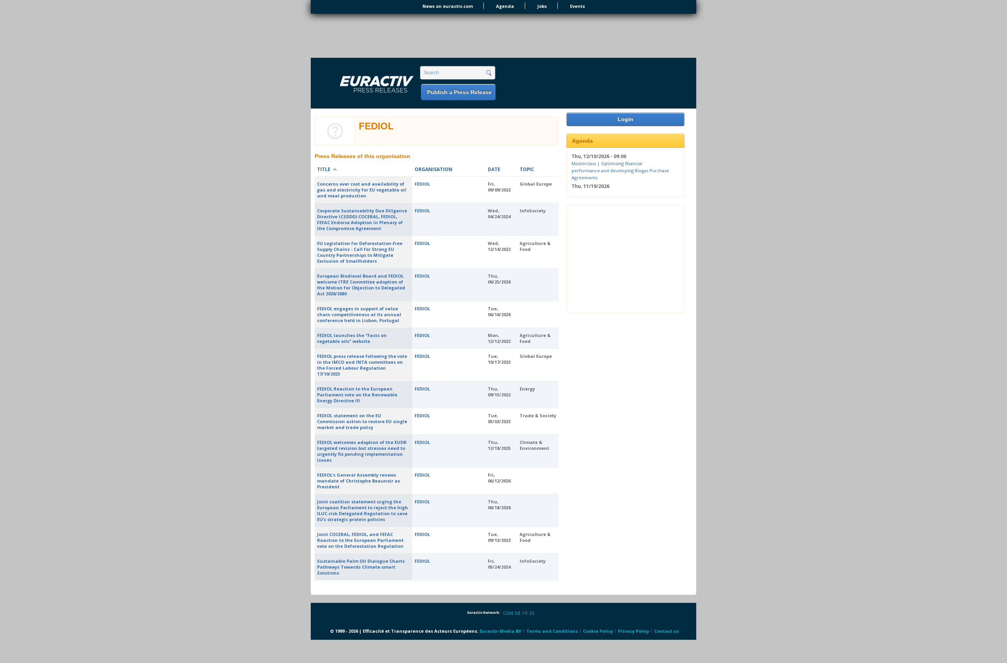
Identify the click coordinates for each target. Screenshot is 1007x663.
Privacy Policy (633, 631)
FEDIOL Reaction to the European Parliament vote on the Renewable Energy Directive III (357, 394)
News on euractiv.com (447, 6)
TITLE (323, 169)
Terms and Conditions (552, 631)
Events (577, 6)
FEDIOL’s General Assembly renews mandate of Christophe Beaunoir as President (358, 481)
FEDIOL (422, 184)
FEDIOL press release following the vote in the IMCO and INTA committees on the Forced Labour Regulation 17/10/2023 (362, 365)
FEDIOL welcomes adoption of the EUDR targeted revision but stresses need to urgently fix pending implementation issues (362, 451)
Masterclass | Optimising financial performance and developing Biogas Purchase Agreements (620, 170)
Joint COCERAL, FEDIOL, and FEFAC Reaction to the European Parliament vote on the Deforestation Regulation (360, 540)
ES (531, 613)
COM (508, 613)
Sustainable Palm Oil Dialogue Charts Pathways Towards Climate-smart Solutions (361, 567)
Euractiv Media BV (500, 631)
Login (625, 119)
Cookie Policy (598, 631)
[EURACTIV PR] (367, 84)
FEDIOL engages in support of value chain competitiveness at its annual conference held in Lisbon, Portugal (359, 314)
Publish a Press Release (459, 92)
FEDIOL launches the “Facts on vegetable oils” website (352, 338)
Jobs (542, 6)
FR (524, 613)
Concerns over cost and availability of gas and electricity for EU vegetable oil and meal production (361, 190)
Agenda (505, 6)
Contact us (666, 631)
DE (517, 613)
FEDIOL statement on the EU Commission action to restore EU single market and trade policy (362, 421)
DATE (494, 169)
